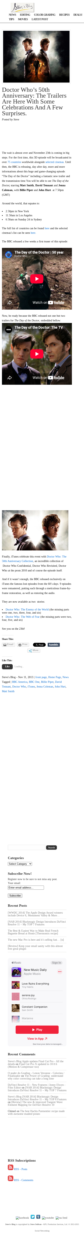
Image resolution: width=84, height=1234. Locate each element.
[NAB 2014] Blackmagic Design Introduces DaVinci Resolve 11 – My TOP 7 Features (37, 923)
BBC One (34, 681)
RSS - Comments (23, 1180)
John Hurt (60, 686)
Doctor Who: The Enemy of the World (27, 609)
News (12, 14)
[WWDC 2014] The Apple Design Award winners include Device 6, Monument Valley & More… (35, 914)
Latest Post (40, 19)
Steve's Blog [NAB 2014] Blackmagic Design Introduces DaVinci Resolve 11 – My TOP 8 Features (37, 1098)
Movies (23, 19)
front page (41, 677)
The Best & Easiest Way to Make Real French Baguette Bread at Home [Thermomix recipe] (33, 932)
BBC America (19, 681)
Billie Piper (47, 681)
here (47, 228)
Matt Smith (8, 691)
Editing (25, 14)
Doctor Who (19, 686)
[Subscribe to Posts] (10, 1169)
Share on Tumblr (54, 645)
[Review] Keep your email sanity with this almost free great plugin (35, 947)
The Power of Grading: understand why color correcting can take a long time (35, 1077)
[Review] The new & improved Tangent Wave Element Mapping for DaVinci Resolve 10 (35, 1103)
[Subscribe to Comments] (10, 1180)
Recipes (64, 14)
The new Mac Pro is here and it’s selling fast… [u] (36, 939)
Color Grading (44, 14)
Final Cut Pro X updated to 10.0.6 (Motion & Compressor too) (32, 1065)
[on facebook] (22, 1217)
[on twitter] (33, 1217)
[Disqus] (36, 766)
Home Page (54, 677)
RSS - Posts (20, 1169)
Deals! (77, 14)
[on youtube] (48, 1217)
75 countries (15, 162)
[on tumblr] (38, 1217)
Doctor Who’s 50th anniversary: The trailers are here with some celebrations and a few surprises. (34, 101)
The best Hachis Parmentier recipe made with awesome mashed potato (36, 1112)
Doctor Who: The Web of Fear (23, 616)
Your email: (14, 883)
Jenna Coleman (45, 686)
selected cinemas (55, 162)
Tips (11, 19)
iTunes (31, 686)
